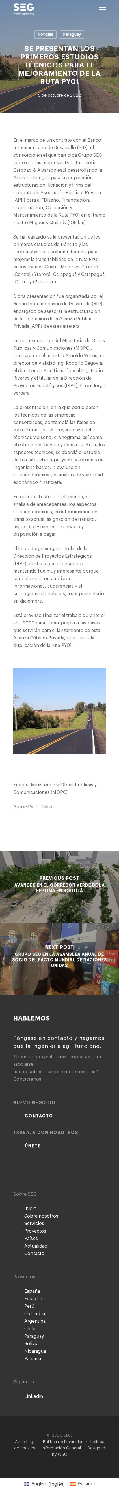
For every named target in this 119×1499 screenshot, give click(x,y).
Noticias (45, 35)
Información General (61, 1448)
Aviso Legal (25, 1442)
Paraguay (72, 35)
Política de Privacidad (63, 1442)
